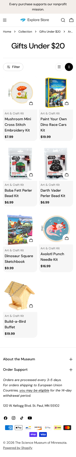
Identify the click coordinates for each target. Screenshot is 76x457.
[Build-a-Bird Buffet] (20, 295)
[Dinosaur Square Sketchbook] (20, 229)
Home (7, 31)
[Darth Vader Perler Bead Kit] (56, 164)
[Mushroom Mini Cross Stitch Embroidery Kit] (20, 93)
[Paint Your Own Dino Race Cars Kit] (56, 93)
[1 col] (59, 67)
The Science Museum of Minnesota (40, 443)
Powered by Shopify (17, 448)
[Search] (63, 20)
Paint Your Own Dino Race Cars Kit (54, 125)
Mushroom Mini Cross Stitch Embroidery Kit (18, 125)
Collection (25, 31)
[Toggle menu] (5, 20)
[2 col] (69, 67)
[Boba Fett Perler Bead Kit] (20, 164)
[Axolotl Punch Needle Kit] (56, 228)
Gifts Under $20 (50, 31)
